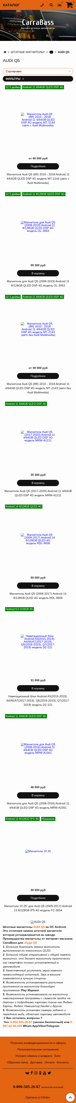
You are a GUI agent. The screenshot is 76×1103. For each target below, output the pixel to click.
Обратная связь (17, 1062)
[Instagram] (35, 1073)
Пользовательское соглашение (38, 1049)
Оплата (50, 1062)
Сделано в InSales (38, 1097)
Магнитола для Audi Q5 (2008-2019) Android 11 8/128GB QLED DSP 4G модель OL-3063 (38, 283)
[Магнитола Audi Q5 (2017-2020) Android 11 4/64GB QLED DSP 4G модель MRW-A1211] (38, 436)
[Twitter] (49, 1073)
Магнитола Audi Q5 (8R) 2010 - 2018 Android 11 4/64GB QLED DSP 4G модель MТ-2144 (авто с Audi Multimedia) (38, 178)
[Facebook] (32, 1073)
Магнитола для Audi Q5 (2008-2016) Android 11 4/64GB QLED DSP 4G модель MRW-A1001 (38, 805)
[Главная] (5, 52)
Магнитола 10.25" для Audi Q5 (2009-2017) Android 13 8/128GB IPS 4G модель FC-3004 (38, 908)
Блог (58, 1055)
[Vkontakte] (27, 1073)
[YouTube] (44, 1073)
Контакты (63, 1062)
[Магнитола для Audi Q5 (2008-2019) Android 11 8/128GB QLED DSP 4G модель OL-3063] (38, 226)
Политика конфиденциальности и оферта (38, 1042)
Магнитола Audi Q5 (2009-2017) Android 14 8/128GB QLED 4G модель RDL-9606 (38, 595)
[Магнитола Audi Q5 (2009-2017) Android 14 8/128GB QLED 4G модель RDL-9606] (38, 539)
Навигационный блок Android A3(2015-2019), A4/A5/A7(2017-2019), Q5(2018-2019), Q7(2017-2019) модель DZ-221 (38, 700)
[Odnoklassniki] (40, 1073)
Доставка (36, 1062)
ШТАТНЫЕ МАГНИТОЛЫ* (28, 52)
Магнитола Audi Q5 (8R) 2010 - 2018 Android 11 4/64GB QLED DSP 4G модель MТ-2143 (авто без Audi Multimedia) (38, 388)
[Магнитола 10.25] (38, 851)
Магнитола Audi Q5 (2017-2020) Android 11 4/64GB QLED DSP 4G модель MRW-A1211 (38, 493)
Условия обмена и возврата (33, 1055)
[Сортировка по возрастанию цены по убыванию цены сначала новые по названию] (38, 71)
